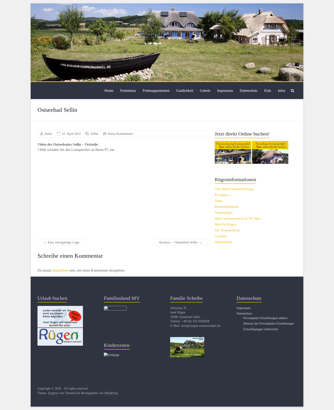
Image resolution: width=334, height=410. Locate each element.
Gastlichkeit (184, 90)
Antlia (48, 133)
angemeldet (60, 270)
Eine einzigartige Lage (61, 242)
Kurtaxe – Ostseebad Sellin (180, 242)
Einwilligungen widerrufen (260, 329)
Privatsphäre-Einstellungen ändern (265, 318)
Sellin (94, 133)
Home (109, 90)
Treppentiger (224, 212)
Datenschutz (248, 90)
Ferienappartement (156, 90)
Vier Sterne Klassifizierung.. (234, 189)
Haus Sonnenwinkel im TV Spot (237, 218)
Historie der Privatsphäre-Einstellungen (268, 323)
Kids (267, 90)
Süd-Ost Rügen (225, 224)
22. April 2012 (71, 133)
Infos (281, 90)
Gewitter (221, 236)
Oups (218, 200)
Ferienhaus (128, 90)
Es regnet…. (223, 195)
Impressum (225, 90)
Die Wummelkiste (227, 230)
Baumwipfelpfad (226, 206)
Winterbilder (223, 242)
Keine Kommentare (120, 133)
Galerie (205, 90)
